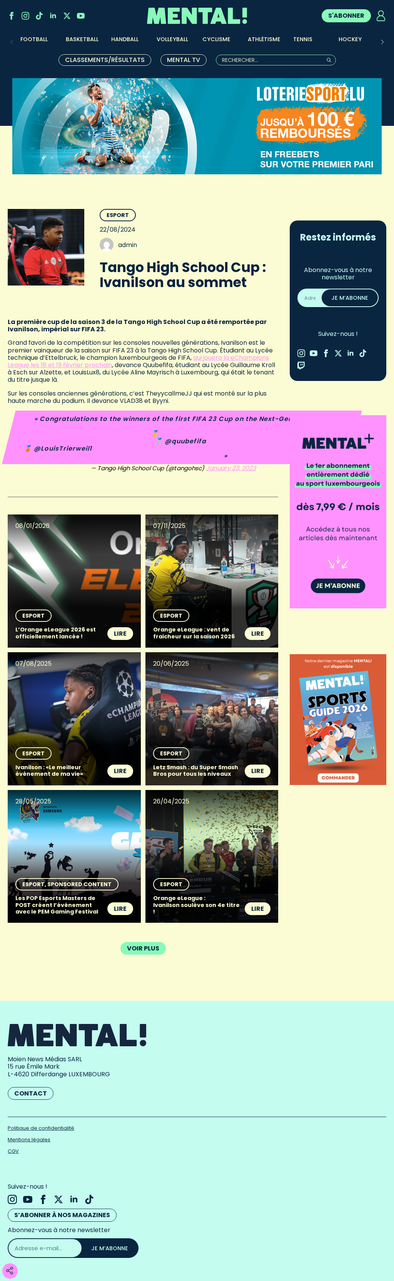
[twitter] (67, 16)
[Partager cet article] (9, 1271)
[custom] (39, 16)
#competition (283, 448)
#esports (242, 448)
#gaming (208, 448)
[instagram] (25, 16)
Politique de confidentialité (41, 1128)
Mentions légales (29, 1139)
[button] (382, 42)
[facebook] (11, 16)
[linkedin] (53, 16)
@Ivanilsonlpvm (187, 433)
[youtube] (81, 16)
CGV (13, 1151)
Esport (118, 215)
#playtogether (118, 448)
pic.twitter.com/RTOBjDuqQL (174, 455)
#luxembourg (168, 448)
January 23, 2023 (231, 468)
